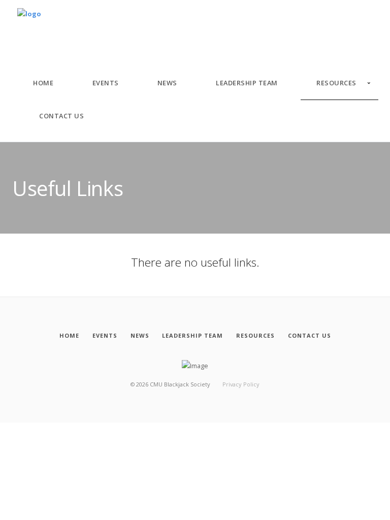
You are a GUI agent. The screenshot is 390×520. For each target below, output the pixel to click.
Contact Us (61, 115)
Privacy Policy (240, 384)
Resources (336, 82)
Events (105, 82)
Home (43, 82)
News (167, 82)
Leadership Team (247, 82)
